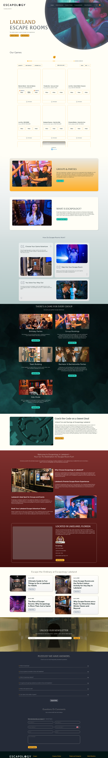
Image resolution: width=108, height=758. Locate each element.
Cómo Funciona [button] (59, 5)
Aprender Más (35, 409)
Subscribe (76, 707)
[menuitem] (52, 5)
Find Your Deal (59, 507)
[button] (100, 5)
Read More (31, 658)
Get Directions (25, 35)
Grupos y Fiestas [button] (68, 5)
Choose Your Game (61, 288)
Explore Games (14, 35)
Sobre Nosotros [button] (87, 5)
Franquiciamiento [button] (78, 5)
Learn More (60, 249)
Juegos (52, 5)
